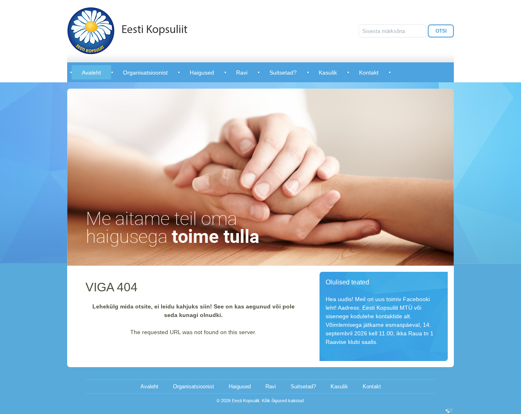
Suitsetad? (283, 72)
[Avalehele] (127, 31)
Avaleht (91, 72)
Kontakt (369, 72)
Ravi (241, 72)
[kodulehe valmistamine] (449, 410)
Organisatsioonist (145, 72)
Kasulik (328, 72)
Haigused (202, 72)
